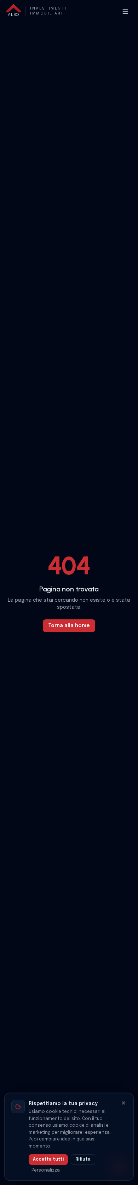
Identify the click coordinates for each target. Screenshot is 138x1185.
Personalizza (45, 1170)
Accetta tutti (48, 1159)
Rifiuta (83, 1159)
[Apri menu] (125, 11)
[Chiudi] (123, 1103)
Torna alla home (69, 625)
